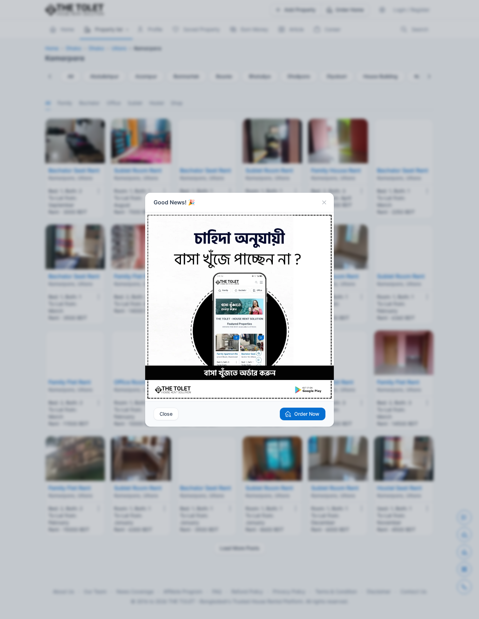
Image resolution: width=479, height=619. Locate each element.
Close (166, 414)
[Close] (324, 202)
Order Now (306, 414)
